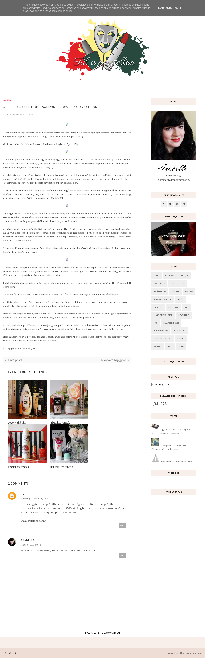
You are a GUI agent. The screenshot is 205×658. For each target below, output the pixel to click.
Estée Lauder (160, 291)
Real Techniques (171, 323)
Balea (156, 276)
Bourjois (169, 276)
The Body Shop (161, 331)
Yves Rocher (179, 331)
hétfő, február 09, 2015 (32, 544)
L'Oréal (180, 299)
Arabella (11, 114)
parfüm (180, 339)
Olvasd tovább (173, 242)
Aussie (7, 100)
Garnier (175, 291)
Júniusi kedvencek (18, 467)
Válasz (122, 526)
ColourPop (159, 284)
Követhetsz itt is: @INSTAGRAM (102, 633)
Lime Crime (173, 307)
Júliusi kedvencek (60, 422)
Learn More (165, 8)
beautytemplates (193, 653)
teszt (169, 346)
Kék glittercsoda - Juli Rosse (176, 461)
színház (157, 346)
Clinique (184, 276)
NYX (155, 323)
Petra (25, 493)
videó (181, 346)
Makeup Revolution (163, 315)
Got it (179, 8)
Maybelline (183, 315)
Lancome (158, 307)
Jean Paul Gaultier (162, 299)
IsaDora (189, 291)
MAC (186, 307)
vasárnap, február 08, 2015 (34, 498)
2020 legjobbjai (17, 422)
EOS (172, 284)
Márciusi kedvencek (61, 467)
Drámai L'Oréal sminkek (173, 235)
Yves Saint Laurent (163, 339)
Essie (182, 284)
